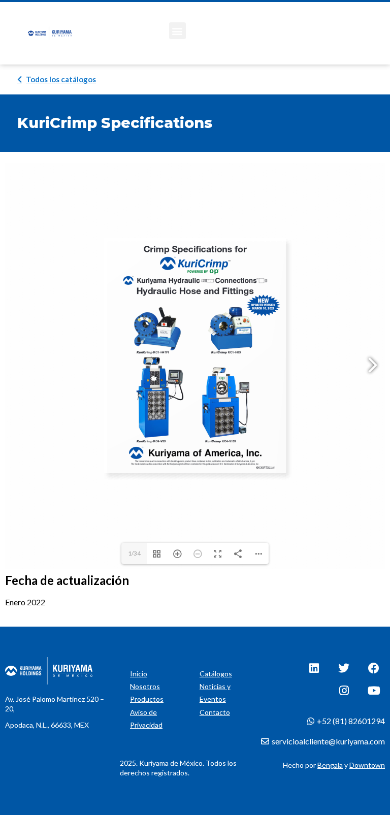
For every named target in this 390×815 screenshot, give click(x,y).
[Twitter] (344, 668)
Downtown (367, 765)
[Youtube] (374, 690)
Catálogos (216, 673)
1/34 (134, 553)
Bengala (330, 765)
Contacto (215, 712)
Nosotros (145, 686)
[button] (177, 30)
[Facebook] (374, 668)
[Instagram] (344, 690)
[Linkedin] (314, 668)
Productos (147, 699)
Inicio (138, 673)
